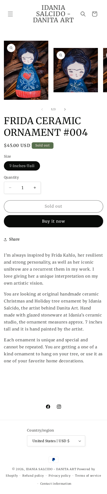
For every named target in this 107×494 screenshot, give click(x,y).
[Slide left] (42, 109)
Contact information (55, 483)
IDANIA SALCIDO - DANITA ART (51, 469)
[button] (10, 14)
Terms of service (88, 475)
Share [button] (14, 239)
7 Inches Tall (24, 167)
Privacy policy (60, 475)
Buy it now (53, 221)
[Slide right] (65, 109)
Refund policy (33, 475)
